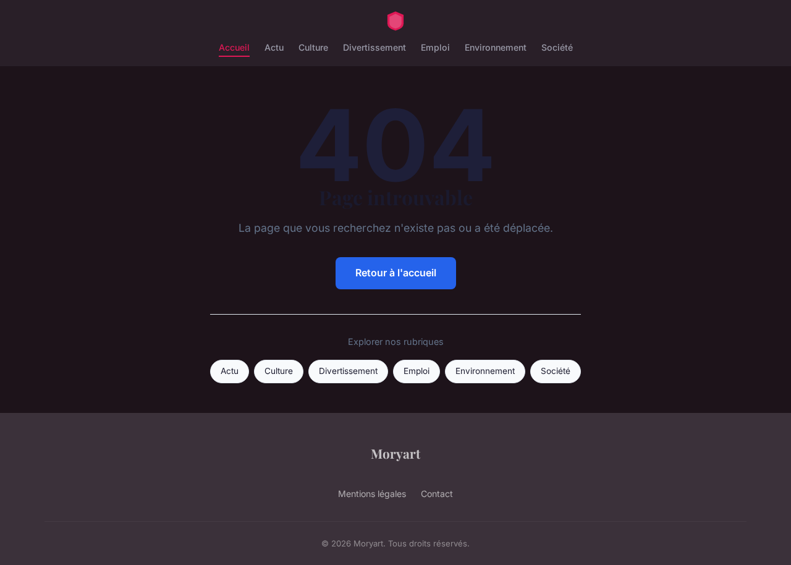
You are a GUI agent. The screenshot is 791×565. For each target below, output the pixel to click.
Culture (313, 47)
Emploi (435, 47)
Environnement (496, 47)
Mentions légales (372, 493)
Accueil (234, 47)
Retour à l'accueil (395, 272)
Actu (274, 47)
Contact (437, 493)
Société (557, 47)
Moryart (395, 453)
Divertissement (374, 47)
